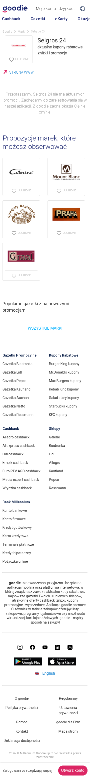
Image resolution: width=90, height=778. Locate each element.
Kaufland (56, 471)
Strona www (21, 72)
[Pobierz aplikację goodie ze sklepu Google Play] (28, 664)
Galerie (54, 437)
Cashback (11, 18)
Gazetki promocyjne (19, 355)
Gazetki (37, 18)
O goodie (22, 698)
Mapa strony (68, 731)
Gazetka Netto (13, 406)
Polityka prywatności (22, 708)
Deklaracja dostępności (22, 741)
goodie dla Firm (68, 722)
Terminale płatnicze (18, 544)
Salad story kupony (64, 398)
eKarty (61, 18)
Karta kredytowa (15, 536)
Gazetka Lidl (12, 372)
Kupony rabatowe (63, 355)
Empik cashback (15, 463)
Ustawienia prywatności (68, 710)
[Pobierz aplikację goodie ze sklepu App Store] (62, 664)
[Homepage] (15, 8)
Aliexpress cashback (18, 446)
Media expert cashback (20, 480)
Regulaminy (68, 698)
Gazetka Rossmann (18, 415)
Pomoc (22, 722)
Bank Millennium (16, 502)
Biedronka (57, 446)
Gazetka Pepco (14, 381)
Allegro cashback (16, 437)
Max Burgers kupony (65, 381)
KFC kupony (58, 415)
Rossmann (57, 488)
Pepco (54, 480)
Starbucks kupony (63, 406)
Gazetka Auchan (15, 398)
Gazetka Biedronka (17, 364)
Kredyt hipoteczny (16, 553)
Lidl (51, 454)
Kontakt (22, 731)
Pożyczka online (15, 561)
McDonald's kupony (64, 372)
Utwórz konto (72, 770)
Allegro (54, 463)
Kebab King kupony (64, 389)
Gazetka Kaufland (16, 389)
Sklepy (54, 429)
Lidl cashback (13, 454)
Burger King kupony (64, 364)
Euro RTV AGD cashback (21, 471)
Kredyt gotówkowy (17, 527)
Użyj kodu (67, 8)
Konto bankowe (14, 511)
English (48, 673)
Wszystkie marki (45, 328)
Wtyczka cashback (17, 488)
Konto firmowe (14, 519)
